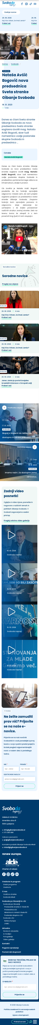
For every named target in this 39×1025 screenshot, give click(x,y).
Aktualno (6, 928)
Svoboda (15, 64)
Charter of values (9, 869)
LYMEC (6, 923)
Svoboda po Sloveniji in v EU (14, 901)
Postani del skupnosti (11, 952)
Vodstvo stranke (10, 894)
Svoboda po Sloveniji (11, 904)
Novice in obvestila (10, 931)
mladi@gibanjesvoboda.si (15, 847)
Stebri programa (10, 884)
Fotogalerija (8, 936)
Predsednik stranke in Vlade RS (16, 907)
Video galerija (8, 939)
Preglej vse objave (10, 284)
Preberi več (6, 23)
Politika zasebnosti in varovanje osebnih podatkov (19, 1010)
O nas (4, 891)
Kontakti (6, 943)
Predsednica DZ (10, 909)
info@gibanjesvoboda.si (14, 830)
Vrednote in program (11, 881)
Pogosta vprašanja (10, 948)
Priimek (23, 764)
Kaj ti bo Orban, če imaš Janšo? (14, 20)
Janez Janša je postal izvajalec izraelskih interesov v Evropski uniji (17, 381)
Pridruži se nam (20, 1022)
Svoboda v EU (8, 918)
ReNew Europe (10, 921)
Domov (5, 64)
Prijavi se (20, 786)
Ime (6, 764)
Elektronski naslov (12, 774)
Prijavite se (19, 994)
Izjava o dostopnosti (21, 1015)
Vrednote (7, 887)
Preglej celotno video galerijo (17, 520)
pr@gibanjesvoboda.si (14, 840)
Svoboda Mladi (9, 897)
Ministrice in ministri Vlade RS (15, 912)
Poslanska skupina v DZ (13, 915)
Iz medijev (7, 934)
